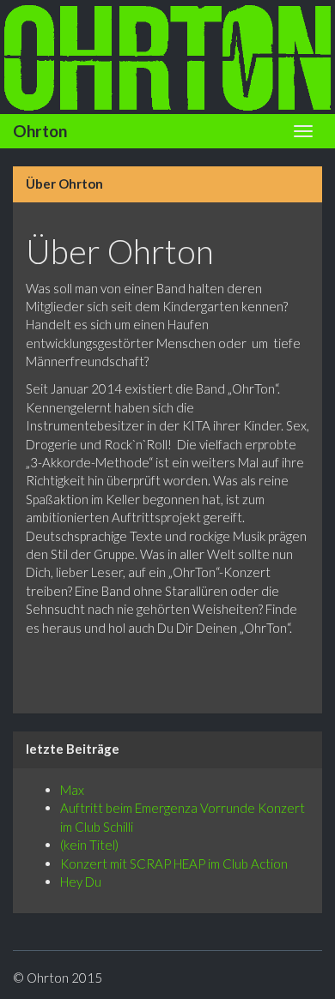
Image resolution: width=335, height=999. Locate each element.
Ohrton (40, 131)
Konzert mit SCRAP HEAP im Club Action (174, 863)
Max (72, 789)
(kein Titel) (89, 844)
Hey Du (80, 881)
